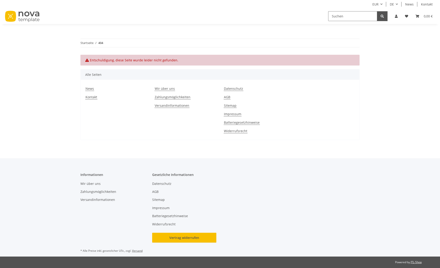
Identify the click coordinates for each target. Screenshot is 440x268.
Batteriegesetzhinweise (242, 122)
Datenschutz (233, 88)
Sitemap (230, 105)
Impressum (232, 114)
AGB (227, 97)
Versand (137, 251)
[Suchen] (382, 16)
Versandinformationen (172, 105)
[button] (396, 16)
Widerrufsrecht (235, 131)
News (409, 4)
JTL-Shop (416, 262)
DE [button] (392, 4)
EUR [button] (375, 4)
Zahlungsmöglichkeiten (172, 97)
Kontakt (427, 4)
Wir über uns (165, 88)
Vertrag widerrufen (184, 237)
